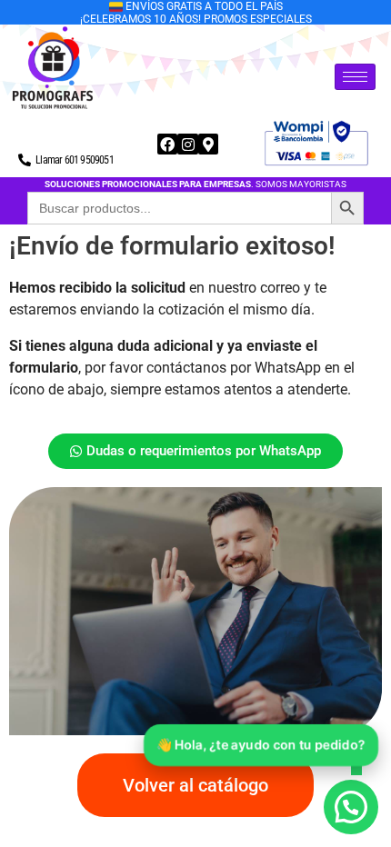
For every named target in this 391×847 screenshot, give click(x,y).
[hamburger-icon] (355, 77)
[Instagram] (187, 144)
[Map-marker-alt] (208, 144)
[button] (351, 807)
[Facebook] (167, 144)
